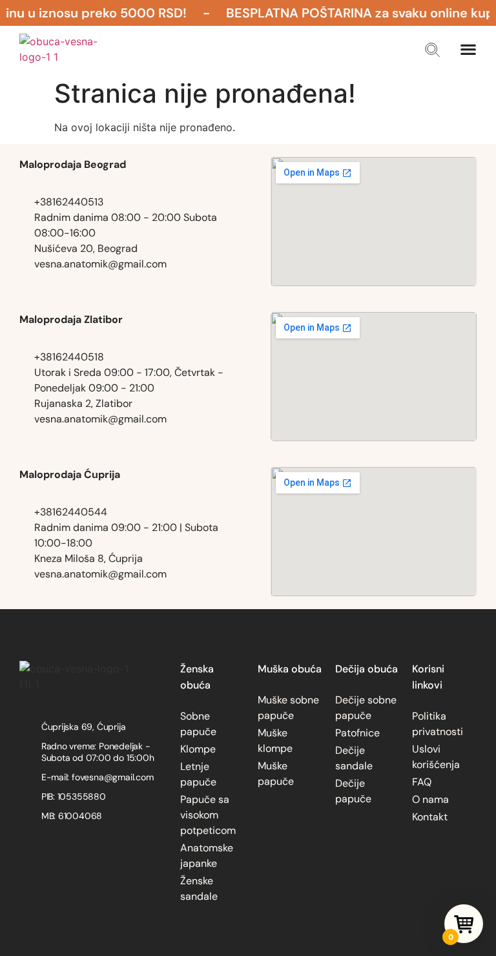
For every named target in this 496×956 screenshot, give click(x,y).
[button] (432, 49)
